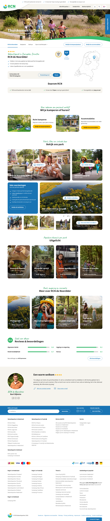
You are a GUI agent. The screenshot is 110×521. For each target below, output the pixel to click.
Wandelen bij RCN (60, 503)
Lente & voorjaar (84, 491)
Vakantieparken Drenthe (14, 477)
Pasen (81, 493)
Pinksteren (83, 497)
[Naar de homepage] (9, 7)
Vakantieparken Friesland (15, 474)
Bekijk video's (88, 165)
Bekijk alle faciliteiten (18, 207)
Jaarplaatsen (59, 501)
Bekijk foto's (40, 165)
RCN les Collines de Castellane (40, 436)
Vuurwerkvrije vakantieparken (88, 509)
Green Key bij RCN (60, 474)
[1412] (80, 411)
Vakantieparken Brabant (14, 490)
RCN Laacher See (12, 454)
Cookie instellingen (97, 515)
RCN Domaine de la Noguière (39, 439)
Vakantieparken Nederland (15, 492)
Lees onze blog (96, 411)
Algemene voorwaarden (50, 515)
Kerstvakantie (83, 507)
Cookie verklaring (86, 515)
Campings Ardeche (37, 486)
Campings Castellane (37, 490)
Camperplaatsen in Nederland (64, 497)
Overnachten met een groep (63, 485)
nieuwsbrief (97, 485)
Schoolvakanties (84, 488)
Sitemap (60, 515)
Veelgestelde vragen (85, 423)
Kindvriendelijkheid (14, 352)
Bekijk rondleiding (72, 198)
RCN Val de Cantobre (37, 430)
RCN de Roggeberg (13, 425)
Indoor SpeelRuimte (17, 193)
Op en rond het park (41, 45)
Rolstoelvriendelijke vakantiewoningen (66, 479)
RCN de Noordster (13, 44)
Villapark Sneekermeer (14, 443)
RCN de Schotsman (13, 439)
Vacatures (40, 515)
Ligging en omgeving (62, 347)
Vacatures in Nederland (62, 425)
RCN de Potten (11, 423)
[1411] (84, 411)
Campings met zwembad (62, 494)
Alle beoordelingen (95, 358)
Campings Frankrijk (37, 474)
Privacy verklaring (68, 515)
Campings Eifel (12, 501)
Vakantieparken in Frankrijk (39, 441)
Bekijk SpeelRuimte (65, 274)
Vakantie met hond (61, 490)
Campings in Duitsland (14, 456)
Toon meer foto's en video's (88, 223)
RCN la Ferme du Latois (38, 425)
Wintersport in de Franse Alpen (64, 487)
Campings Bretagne (37, 477)
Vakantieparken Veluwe (14, 479)
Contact (82, 425)
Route (56, 75)
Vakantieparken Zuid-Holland (16, 488)
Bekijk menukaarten (17, 274)
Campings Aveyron (37, 483)
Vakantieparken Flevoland (15, 481)
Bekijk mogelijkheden (90, 274)
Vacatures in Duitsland (62, 429)
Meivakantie (83, 500)
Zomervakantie (84, 502)
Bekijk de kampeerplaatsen (73, 44)
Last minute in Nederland (86, 474)
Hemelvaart (83, 495)
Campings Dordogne (37, 479)
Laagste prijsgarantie (107, 24)
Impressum (77, 515)
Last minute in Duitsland (86, 479)
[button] (15, 223)
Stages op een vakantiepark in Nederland (67, 431)
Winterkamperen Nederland (63, 506)
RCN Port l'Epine (36, 423)
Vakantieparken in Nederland (15, 445)
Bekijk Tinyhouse (40, 274)
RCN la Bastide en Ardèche (39, 432)
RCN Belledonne (36, 434)
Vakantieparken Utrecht (14, 483)
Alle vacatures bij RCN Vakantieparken (66, 423)
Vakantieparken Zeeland (14, 486)
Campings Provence (37, 492)
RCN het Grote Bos (12, 434)
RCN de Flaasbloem (13, 441)
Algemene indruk (13, 347)
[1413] (78, 411)
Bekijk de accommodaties (93, 44)
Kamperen (23, 44)
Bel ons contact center (44, 389)
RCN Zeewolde (12, 432)
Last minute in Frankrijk (86, 477)
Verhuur (30, 44)
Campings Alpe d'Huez (38, 488)
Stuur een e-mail (62, 389)
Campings (58, 499)
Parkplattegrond (44, 75)
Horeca (58, 352)
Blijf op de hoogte (12, 408)
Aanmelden (65, 411)
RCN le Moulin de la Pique (38, 427)
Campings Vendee (36, 481)
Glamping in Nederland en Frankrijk (65, 477)
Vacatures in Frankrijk (61, 427)
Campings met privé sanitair (63, 492)
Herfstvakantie (84, 504)
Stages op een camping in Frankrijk (65, 432)
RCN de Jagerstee (12, 430)
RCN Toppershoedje (13, 436)
